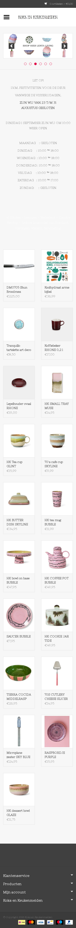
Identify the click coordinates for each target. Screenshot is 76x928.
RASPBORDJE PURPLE (55, 755)
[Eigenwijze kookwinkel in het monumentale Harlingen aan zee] (44, 17)
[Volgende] (64, 46)
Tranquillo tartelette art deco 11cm (19, 348)
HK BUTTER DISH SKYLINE (17, 522)
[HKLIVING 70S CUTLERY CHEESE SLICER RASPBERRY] (57, 673)
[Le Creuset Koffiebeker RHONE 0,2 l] (57, 324)
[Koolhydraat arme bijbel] (57, 266)
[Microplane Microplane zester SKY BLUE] (19, 731)
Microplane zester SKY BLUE (18, 755)
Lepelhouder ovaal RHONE (19, 406)
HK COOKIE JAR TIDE (57, 638)
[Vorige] (11, 46)
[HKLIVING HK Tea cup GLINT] (19, 440)
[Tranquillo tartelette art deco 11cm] (19, 324)
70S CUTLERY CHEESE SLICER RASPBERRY (56, 697)
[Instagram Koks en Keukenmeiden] (45, 856)
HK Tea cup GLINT (14, 464)
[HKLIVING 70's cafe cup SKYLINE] (57, 440)
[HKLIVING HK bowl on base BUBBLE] (19, 557)
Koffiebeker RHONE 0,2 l (54, 347)
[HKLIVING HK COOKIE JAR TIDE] (57, 615)
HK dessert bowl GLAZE (18, 813)
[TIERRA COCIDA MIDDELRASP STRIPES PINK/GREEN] (19, 673)
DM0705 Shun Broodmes (17, 289)
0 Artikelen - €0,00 (61, 3)
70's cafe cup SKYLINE (54, 464)
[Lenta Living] (38, 45)
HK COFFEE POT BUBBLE (57, 580)
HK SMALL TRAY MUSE (57, 406)
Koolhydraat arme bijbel (57, 289)
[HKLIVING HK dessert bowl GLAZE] (19, 789)
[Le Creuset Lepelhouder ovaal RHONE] (19, 382)
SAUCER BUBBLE (19, 636)
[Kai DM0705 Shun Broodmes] (19, 266)
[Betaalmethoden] (21, 922)
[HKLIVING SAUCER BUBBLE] (19, 615)
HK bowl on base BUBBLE (18, 580)
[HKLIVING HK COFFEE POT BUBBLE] (57, 557)
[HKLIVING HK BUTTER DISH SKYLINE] (19, 498)
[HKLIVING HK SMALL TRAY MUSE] (57, 382)
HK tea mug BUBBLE (53, 522)
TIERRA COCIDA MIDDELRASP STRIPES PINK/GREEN (19, 697)
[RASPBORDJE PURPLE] (57, 731)
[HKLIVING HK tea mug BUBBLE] (57, 498)
